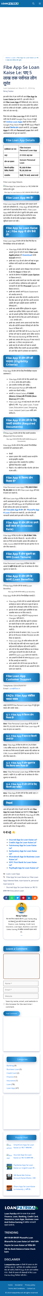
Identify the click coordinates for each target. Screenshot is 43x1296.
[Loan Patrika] (10, 3)
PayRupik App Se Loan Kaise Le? (24, 868)
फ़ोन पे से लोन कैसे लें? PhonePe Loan (18, 1237)
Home (8, 58)
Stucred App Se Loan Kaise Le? (23, 839)
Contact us (31, 1288)
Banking (10, 1065)
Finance (10, 1077)
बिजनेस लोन (14, 127)
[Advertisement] (21, 32)
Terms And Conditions (16, 1288)
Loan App (15, 874)
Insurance (11, 1080)
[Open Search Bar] (33, 3)
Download (27, 255)
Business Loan (13, 1069)
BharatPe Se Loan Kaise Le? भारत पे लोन (21, 1241)
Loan (13, 58)
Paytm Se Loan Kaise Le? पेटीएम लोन (19, 1245)
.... (21, 935)
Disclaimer (19, 1285)
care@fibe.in (14, 688)
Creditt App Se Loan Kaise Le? (22, 842)
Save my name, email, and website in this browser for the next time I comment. (22, 1004)
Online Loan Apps (14, 122)
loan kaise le (24, 880)
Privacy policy (30, 1285)
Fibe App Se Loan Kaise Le (17, 877)
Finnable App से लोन (14, 509)
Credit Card (12, 1073)
